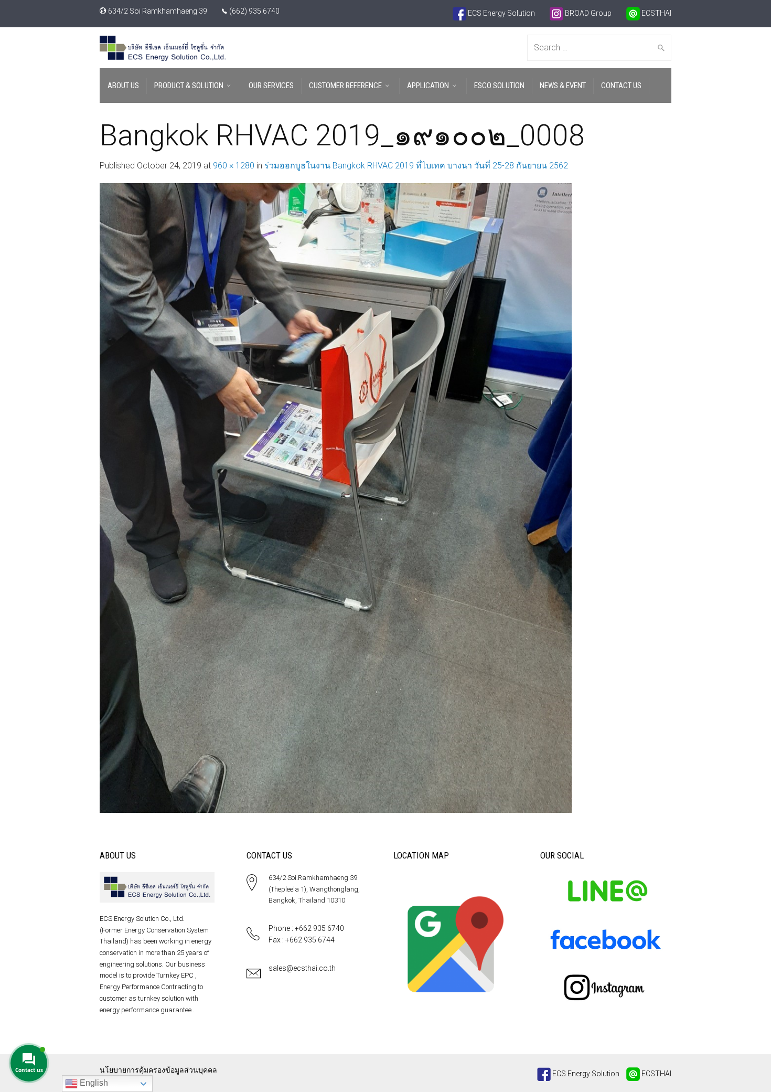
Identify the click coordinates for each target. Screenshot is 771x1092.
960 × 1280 (233, 166)
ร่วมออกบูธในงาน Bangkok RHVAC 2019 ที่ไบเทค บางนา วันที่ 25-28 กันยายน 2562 (416, 166)
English (93, 1082)
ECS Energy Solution (500, 13)
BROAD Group (587, 13)
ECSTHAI (655, 13)
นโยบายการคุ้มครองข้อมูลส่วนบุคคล (158, 1070)
